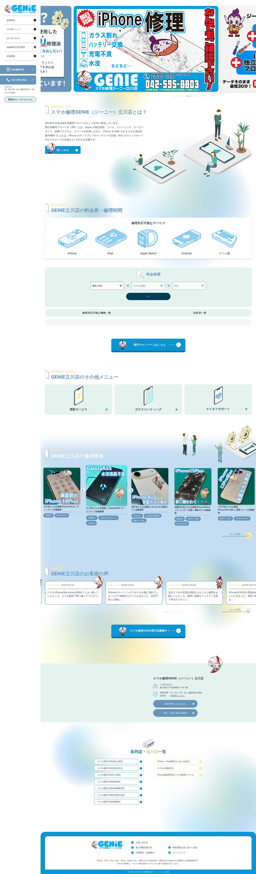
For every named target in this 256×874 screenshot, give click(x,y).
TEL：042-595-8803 (175, 712)
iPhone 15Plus (182, 524)
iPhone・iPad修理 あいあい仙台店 (173, 761)
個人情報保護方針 (144, 847)
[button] (82, 490)
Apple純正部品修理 (16, 47)
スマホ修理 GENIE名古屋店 (110, 761)
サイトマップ (179, 852)
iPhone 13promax (242, 518)
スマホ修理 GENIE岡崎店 (109, 801)
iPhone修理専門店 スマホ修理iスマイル (175, 775)
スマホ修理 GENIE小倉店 (109, 775)
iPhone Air (137, 516)
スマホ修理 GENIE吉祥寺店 (110, 768)
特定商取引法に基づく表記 (185, 847)
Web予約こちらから (175, 703)
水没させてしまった (109, 518)
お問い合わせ (142, 842)
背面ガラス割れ (139, 520)
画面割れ (48, 515)
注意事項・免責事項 (145, 852)
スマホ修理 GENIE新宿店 (109, 781)
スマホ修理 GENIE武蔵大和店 (111, 795)
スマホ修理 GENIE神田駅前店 (111, 788)
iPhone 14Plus (61, 515)
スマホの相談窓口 (165, 768)
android (91, 523)
